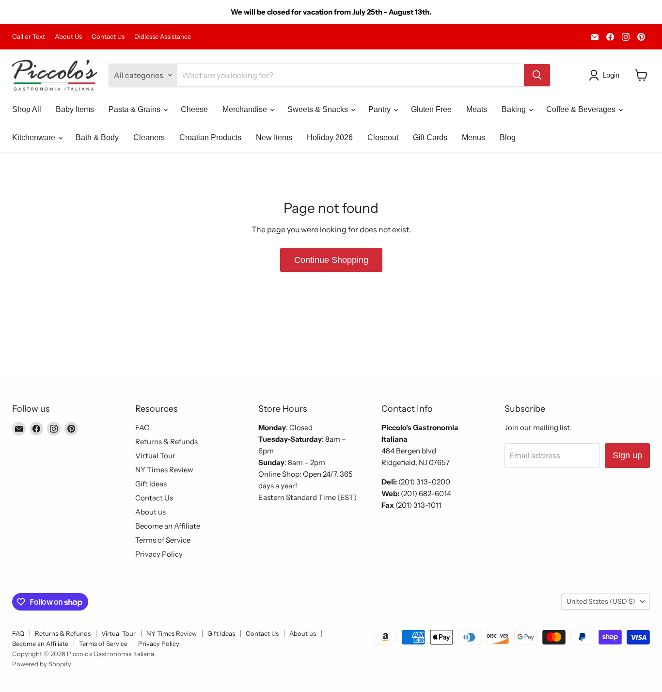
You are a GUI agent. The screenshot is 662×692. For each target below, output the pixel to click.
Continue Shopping (331, 260)
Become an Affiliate (167, 526)
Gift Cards (430, 137)
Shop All (26, 109)
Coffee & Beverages (581, 109)
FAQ (142, 427)
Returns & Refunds (166, 441)
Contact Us (108, 36)
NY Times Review (164, 469)
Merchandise (245, 109)
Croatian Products (210, 137)
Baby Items (75, 109)
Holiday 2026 (330, 137)
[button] (606, 75)
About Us (68, 36)
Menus (473, 137)
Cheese (194, 109)
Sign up (627, 455)
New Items (274, 137)
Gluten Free (431, 109)
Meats (476, 109)
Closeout (382, 137)
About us (150, 511)
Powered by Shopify (41, 664)
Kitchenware (34, 137)
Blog (508, 137)
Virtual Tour (155, 455)
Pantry (380, 109)
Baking (515, 109)
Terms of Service (162, 540)
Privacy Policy (159, 554)
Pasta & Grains (135, 109)
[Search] (537, 75)
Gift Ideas (151, 483)
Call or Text (28, 36)
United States (601, 601)
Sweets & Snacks (318, 109)
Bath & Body (97, 137)
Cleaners (149, 137)
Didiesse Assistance (162, 36)
